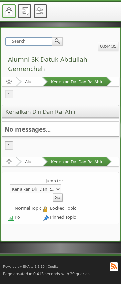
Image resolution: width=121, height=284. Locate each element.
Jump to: (54, 181)
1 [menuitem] (9, 94)
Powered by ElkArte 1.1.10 (24, 266)
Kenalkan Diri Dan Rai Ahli (76, 82)
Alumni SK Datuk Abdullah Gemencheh (31, 82)
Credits (53, 266)
